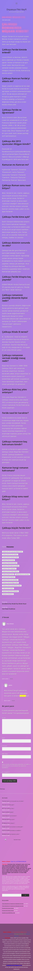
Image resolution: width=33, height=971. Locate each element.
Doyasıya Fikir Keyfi (16, 9)
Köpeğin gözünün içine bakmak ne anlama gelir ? (12, 826)
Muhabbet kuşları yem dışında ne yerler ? (11, 834)
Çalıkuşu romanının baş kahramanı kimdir (12, 585)
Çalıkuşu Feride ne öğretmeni (9, 568)
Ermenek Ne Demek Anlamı (8, 908)
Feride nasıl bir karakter (8, 588)
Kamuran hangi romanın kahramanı (10, 591)
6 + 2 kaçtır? (6, 772)
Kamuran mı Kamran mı (8, 594)
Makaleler (10, 547)
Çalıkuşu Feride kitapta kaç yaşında (10, 565)
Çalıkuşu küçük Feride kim (8, 577)
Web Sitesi (5, 753)
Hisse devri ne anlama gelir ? (8, 804)
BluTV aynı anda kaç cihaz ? (8, 808)
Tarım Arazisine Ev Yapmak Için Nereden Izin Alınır (12, 903)
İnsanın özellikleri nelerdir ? (8, 812)
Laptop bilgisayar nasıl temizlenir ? (9, 815)
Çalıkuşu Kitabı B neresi (8, 574)
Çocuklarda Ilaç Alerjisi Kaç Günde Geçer (14, 603)
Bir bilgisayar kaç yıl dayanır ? (8, 823)
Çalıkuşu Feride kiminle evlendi (9, 563)
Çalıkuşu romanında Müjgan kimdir (10, 582)
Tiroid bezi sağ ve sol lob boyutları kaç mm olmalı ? (13, 801)
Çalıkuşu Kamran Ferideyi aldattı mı (10, 571)
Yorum (4, 717)
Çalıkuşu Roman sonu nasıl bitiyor (10, 579)
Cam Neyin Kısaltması (8, 609)
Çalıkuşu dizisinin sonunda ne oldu (10, 557)
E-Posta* (4, 746)
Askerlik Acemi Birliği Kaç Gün (8, 912)
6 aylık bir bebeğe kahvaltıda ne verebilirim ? (11, 830)
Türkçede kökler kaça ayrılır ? (8, 819)
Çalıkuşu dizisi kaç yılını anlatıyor (10, 554)
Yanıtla (11, 678)
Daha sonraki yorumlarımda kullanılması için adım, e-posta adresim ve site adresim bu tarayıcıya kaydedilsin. (16, 766)
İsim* (3, 738)
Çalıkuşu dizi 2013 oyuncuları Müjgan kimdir (12, 551)
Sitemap (2, 789)
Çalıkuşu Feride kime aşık (8, 560)
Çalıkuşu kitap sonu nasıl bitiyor (22, 574)
